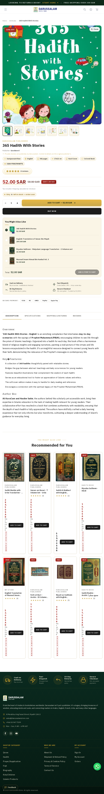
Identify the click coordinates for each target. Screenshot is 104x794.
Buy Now (52, 211)
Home (5, 21)
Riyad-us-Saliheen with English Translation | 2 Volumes (64, 598)
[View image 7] (74, 131)
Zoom (96, 29)
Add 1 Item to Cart (87, 272)
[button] (6, 9)
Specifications (33, 316)
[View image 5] (52, 131)
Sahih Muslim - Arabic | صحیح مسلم (90, 594)
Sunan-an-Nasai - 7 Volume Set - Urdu (39, 491)
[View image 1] (7, 131)
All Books (12, 21)
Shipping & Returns (57, 316)
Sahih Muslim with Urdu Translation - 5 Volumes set (13, 492)
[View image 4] (41, 131)
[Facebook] (5, 733)
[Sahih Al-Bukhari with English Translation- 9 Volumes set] (65, 467)
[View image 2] (19, 131)
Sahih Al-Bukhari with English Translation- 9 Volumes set (63, 494)
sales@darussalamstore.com (17, 718)
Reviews (77, 316)
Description (12, 316)
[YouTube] (16, 733)
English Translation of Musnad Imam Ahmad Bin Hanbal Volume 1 (13, 596)
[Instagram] (11, 733)
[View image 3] (30, 131)
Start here (50, 3)
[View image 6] (63, 131)
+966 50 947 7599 (13, 722)
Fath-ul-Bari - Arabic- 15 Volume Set (38, 597)
